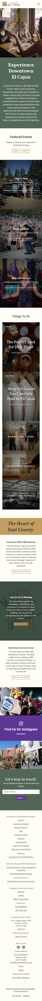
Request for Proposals (21, 846)
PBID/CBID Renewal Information (21, 874)
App (21, 910)
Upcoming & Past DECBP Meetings (21, 857)
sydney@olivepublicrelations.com (21, 962)
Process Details (21, 571)
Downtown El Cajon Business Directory (21, 881)
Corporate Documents (21, 824)
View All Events (21, 151)
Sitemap (26, 996)
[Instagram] (23, 947)
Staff (21, 831)
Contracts (21, 839)
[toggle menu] (39, 4)
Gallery (21, 970)
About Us (21, 820)
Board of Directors (21, 828)
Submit (20, 798)
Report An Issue (21, 937)
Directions (21, 892)
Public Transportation (21, 899)
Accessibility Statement (21, 978)
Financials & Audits (21, 835)
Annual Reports (21, 842)
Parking (21, 895)
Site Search (17, 996)
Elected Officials (21, 907)
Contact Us (21, 929)
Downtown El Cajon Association (23, 989)
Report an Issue (21, 677)
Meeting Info (21, 624)
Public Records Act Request (21, 849)
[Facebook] (18, 947)
